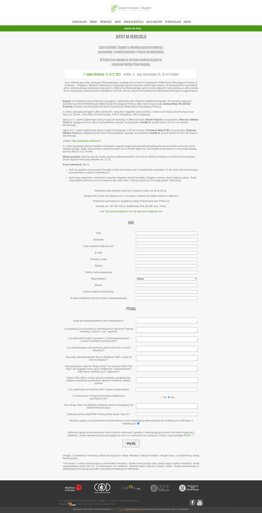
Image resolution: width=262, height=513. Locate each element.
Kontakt (187, 22)
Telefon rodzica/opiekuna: (99, 272)
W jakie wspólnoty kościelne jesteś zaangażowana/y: (98, 298)
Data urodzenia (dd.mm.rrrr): (99, 246)
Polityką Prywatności (118, 509)
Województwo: (99, 278)
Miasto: (98, 285)
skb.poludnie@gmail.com (119, 211)
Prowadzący (106, 22)
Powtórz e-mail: (98, 259)
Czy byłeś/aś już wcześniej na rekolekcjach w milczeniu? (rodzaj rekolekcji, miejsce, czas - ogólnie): (98, 330)
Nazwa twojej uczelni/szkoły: (98, 291)
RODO (187, 435)
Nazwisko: (98, 239)
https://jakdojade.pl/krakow (85, 141)
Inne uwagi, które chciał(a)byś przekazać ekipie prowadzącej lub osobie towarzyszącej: (98, 406)
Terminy (93, 22)
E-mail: (98, 252)
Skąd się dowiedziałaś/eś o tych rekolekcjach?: (98, 320)
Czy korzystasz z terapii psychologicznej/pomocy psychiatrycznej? (98, 397)
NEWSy (118, 22)
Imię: (98, 233)
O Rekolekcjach (79, 22)
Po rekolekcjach (173, 22)
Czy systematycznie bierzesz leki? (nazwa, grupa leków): (98, 389)
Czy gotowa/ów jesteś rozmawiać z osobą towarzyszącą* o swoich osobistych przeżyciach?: (98, 339)
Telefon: (98, 265)
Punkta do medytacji (133, 22)
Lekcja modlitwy (154, 22)
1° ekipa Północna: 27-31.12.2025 (131, 74)
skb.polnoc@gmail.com (149, 211)
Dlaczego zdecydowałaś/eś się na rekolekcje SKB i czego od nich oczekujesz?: (98, 358)
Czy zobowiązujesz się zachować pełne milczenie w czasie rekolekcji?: (99, 349)
